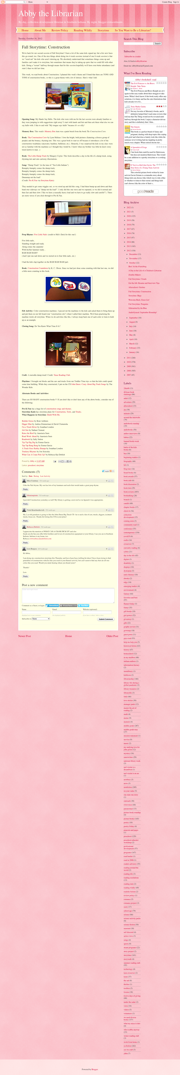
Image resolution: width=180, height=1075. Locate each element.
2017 (129, 229)
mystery (127, 753)
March (132, 343)
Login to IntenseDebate (52, 605)
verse (126, 1005)
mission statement (131, 735)
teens (126, 976)
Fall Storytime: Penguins (138, 304)
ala (125, 409)
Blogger (95, 1069)
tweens (126, 992)
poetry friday (129, 826)
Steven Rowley (136, 129)
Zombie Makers (135, 274)
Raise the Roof (28, 433)
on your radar (129, 791)
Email (54, 609)
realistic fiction (129, 891)
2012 (129, 250)
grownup (127, 630)
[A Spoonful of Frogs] (128, 154)
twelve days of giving (132, 995)
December (133, 254)
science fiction (129, 924)
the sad (126, 980)
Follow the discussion (111, 471)
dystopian (127, 570)
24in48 (126, 388)
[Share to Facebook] (67, 461)
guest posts (128, 634)
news (126, 783)
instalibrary (128, 671)
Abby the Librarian (50, 13)
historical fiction (130, 645)
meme (126, 718)
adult (126, 398)
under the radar (130, 1002)
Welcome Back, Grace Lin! (139, 299)
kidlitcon (127, 675)
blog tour (127, 468)
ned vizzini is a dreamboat (129, 768)
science (126, 914)
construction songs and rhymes (58, 408)
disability (127, 563)
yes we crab (128, 1049)
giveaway (127, 619)
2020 (129, 216)
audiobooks (128, 429)
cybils (126, 551)
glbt (125, 623)
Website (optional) (90, 609)
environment (129, 590)
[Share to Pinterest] (70, 461)
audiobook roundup (131, 423)
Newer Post (24, 636)
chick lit (127, 511)
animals (127, 413)
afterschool (128, 405)
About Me (40, 30)
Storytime (103, 30)
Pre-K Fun (33, 180)
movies (126, 739)
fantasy (126, 593)
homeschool (128, 653)
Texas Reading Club (62, 375)
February (133, 347)
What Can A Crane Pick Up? (33, 454)
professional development (129, 847)
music (126, 743)
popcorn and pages (131, 830)
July (131, 326)
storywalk (127, 959)
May (131, 334)
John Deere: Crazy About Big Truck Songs (88, 384)
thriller (126, 984)
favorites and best (130, 597)
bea (125, 453)
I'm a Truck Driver (29, 427)
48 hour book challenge (129, 393)
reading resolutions (131, 877)
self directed (128, 932)
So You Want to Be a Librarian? (133, 30)
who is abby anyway (132, 1029)
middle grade (129, 725)
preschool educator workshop (131, 841)
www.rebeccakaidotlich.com (40, 538)
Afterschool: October (137, 287)
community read (130, 524)
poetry (126, 822)
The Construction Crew (37, 137)
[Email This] (59, 461)
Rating (36, 476)
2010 (129, 362)
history (126, 649)
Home (25, 30)
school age (128, 910)
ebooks (126, 578)
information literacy (131, 665)
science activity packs (132, 918)
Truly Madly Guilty (138, 106)
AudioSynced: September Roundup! (143, 312)
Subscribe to (27, 618)
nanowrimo (128, 757)
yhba (126, 1053)
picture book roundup (132, 812)
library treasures (130, 688)
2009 (129, 366)
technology (128, 969)
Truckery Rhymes (29, 451)
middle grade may (131, 729)
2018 (129, 224)
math (126, 714)
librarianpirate (32, 495)
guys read (127, 638)
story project (129, 951)
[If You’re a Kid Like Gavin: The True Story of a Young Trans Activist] (128, 168)
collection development (129, 515)
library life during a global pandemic (131, 683)
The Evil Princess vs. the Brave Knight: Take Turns (143, 84)
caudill (126, 503)
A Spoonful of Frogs (139, 147)
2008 (129, 370)
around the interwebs (132, 417)
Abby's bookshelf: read (145, 79)
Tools (69, 411)
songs (126, 940)
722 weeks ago (50, 510)
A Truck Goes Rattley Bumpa (34, 448)
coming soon (129, 521)
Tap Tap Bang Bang (30, 445)
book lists (127, 488)
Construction (60, 411)
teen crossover (129, 972)
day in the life (129, 555)
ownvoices (128, 804)
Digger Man (27, 424)
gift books (128, 611)
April (131, 339)
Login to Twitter (83, 605)
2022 (129, 207)
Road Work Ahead (29, 436)
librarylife (128, 692)
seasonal (127, 928)
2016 (129, 233)
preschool (32, 465)
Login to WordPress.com (68, 605)
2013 (129, 246)
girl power (128, 615)
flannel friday (129, 603)
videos (126, 1009)
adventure (127, 402)
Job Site (25, 430)
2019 (129, 220)
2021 (129, 211)
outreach (127, 801)
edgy (126, 582)
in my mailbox (129, 657)
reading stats (128, 883)
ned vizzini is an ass (131, 773)
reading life (128, 873)
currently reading (130, 547)
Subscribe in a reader (132, 56)
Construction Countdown (38, 268)
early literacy (129, 574)
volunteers (128, 1013)
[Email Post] (55, 461)
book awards (129, 476)
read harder (128, 856)
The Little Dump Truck (37, 155)
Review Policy (60, 30)
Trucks (78, 411)
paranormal (128, 808)
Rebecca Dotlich (33, 527)
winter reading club (131, 1035)
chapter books (129, 507)
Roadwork (26, 439)
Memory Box (50, 131)
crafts (126, 540)
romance (127, 899)
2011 (129, 357)
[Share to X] (65, 461)
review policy (129, 895)
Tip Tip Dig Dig (28, 442)
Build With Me (53, 414)
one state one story (131, 794)
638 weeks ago (43, 549)
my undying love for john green (132, 748)
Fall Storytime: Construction (140, 291)
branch (126, 499)
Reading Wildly (83, 30)
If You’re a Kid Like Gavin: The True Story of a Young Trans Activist (145, 166)
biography (128, 461)
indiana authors (130, 661)
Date (30, 476)
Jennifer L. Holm (137, 88)
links (126, 696)
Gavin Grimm (136, 170)
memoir (127, 721)
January (132, 352)
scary (126, 906)
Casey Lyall (135, 150)
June (131, 330)
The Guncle (135, 126)
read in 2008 (128, 860)
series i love (128, 936)
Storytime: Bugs (135, 295)
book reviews (129, 491)
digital (126, 559)
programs (127, 852)
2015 (129, 237)
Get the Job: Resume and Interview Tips (144, 283)
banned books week (131, 441)
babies (126, 437)
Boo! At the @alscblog (137, 266)
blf (125, 465)
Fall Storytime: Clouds (137, 279)
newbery (127, 779)
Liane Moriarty (136, 109)
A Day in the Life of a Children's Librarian (145, 270)
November (133, 258)
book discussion (130, 484)
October (132, 262)
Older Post (112, 636)
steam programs (130, 947)
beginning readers (131, 457)
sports (126, 943)
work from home (130, 1042)
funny (126, 607)
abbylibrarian (141, 61)
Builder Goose (28, 421)
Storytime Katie (47, 180)
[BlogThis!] (62, 461)
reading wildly (129, 887)
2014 (129, 242)
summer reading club (132, 962)
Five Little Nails (40, 234)
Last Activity (45, 476)
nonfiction (128, 787)
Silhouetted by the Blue (138, 308)
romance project (130, 903)
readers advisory (130, 863)
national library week (132, 761)
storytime (40, 465)
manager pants (129, 704)
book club (127, 480)
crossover (127, 543)
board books (128, 472)
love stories (128, 700)
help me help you (130, 642)
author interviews (130, 433)
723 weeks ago (44, 481)
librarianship (129, 678)
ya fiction (127, 1045)
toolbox (127, 988)
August (132, 322)
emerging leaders (130, 586)
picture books (129, 818)
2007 (129, 374)
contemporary (129, 532)
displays (127, 567)
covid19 (127, 536)
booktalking (128, 495)
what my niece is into (132, 1023)
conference (128, 528)
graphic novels (129, 626)
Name (24, 609)
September (133, 317)
